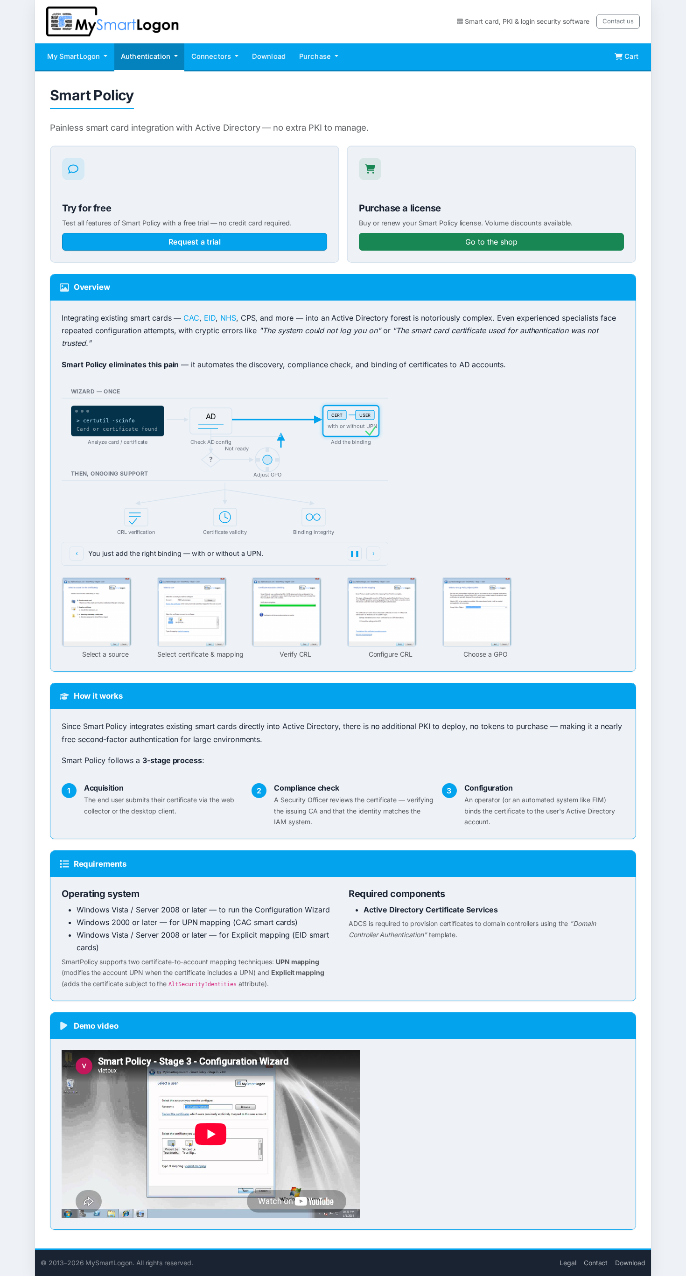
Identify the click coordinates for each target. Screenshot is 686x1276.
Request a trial (194, 241)
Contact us (618, 21)
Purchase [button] (316, 56)
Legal (568, 1263)
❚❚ (355, 553)
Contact (596, 1263)
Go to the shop (491, 241)
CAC (191, 318)
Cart (631, 56)
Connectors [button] (212, 56)
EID (210, 318)
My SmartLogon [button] (74, 56)
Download (269, 56)
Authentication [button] (146, 56)
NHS (228, 318)
